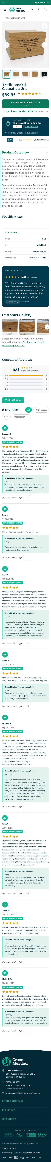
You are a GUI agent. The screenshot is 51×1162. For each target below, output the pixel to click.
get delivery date (30, 126)
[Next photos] (47, 327)
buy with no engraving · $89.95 (20, 111)
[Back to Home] (3, 18)
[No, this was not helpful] (28, 498)
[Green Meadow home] (17, 9)
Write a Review (13, 400)
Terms (11, 1148)
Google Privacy (29, 1152)
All (28, 410)
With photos (41, 410)
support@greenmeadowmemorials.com (23, 1093)
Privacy (5, 1148)
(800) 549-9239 (13, 1082)
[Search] (32, 10)
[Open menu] (5, 10)
